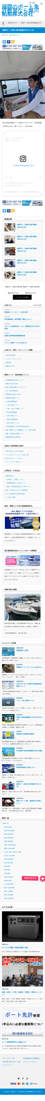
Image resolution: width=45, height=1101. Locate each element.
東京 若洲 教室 (8, 895)
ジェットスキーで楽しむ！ (14, 462)
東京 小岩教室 (8, 891)
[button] (42, 878)
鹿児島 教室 (8, 880)
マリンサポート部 (8, 1058)
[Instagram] (27, 1078)
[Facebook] (22, 1078)
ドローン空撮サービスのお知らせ (15, 343)
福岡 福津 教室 (8, 837)
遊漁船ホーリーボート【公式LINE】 (16, 312)
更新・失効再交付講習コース (15, 433)
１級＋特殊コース (12, 405)
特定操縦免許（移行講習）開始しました (18, 319)
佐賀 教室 (7, 866)
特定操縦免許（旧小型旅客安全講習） (18, 426)
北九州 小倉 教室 (9, 855)
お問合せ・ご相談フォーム (15, 479)
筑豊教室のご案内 (22, 650)
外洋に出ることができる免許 (15, 451)
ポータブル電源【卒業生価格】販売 (16, 947)
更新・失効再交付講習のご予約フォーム (19, 486)
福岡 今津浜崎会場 (10, 845)
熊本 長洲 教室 (8, 859)
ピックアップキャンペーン (14, 359)
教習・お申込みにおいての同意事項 (17, 490)
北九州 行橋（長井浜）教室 (12, 852)
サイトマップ (7, 1065)
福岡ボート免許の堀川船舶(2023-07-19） (31, 288)
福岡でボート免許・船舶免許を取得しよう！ (29, 802)
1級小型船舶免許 (12, 401)
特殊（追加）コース (13, 423)
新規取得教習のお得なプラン (26, 767)
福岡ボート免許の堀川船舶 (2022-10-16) (29, 785)
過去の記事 (37, 305)
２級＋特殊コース (12, 415)
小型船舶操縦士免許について (15, 380)
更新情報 (8, 362)
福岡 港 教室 (8, 827)
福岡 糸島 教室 (8, 834)
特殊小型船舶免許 (12, 419)
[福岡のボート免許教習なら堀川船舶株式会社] (20, 10)
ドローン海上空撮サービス (25, 700)
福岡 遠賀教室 (8, 841)
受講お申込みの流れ (12, 383)
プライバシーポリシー (30, 1062)
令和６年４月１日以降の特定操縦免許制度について (29, 685)
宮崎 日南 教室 (8, 877)
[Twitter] (18, 1078)
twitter (30, 2)
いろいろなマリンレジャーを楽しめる (17, 454)
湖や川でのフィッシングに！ (15, 458)
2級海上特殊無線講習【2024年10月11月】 (29, 718)
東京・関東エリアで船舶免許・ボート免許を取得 (21, 430)
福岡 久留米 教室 (9, 848)
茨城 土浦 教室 (8, 898)
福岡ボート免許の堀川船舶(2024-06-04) (27, 226)
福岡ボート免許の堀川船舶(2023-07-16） (14, 288)
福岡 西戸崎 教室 (9, 830)
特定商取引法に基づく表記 (11, 1062)
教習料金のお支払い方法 (13, 394)
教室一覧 (6, 823)
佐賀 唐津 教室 (8, 862)
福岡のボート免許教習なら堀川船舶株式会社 (23, 1091)
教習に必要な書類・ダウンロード (16, 387)
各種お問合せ (10, 476)
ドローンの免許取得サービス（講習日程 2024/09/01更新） (22, 327)
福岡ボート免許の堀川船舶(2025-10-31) (27, 249)
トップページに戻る (22, 297)
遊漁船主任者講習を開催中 (25, 734)
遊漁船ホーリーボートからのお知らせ (29, 667)
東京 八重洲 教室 (9, 887)
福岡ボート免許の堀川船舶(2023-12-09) (27, 273)
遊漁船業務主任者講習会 (13, 437)
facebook (33, 2)
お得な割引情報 (10, 355)
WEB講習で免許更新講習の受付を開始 (29, 751)
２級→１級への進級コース (15, 408)
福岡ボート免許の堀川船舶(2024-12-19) (27, 238)
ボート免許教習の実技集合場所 (15, 493)
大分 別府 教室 (8, 884)
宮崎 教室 (7, 873)
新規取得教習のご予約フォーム (16, 483)
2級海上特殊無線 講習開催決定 (14, 336)
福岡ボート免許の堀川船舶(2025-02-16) (27, 261)
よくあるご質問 (10, 497)
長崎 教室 (7, 870)
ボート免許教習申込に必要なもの (14, 1042)
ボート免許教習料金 (12, 390)
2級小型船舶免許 (12, 412)
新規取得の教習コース (12, 398)
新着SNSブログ (16, 35)
